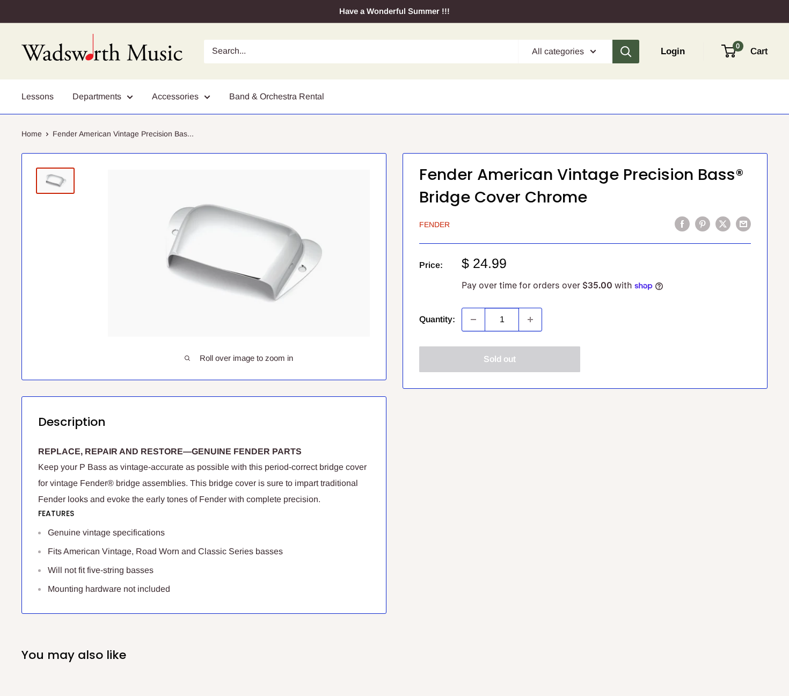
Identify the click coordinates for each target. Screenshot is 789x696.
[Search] (625, 51)
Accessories (175, 96)
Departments (96, 96)
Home (31, 133)
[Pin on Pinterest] (702, 223)
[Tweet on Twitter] (722, 223)
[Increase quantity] (530, 319)
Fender (434, 224)
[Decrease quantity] (473, 319)
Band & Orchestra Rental (276, 96)
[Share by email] (743, 223)
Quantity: (437, 319)
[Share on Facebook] (682, 223)
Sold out (500, 359)
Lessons (37, 96)
